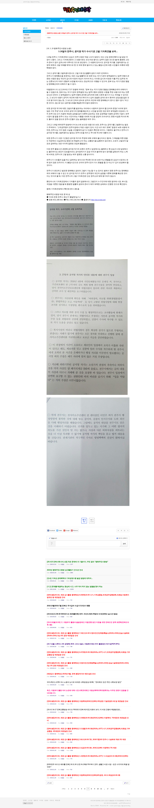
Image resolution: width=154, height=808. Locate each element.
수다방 (76, 20)
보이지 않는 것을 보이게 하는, (31, 1)
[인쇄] (126, 43)
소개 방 (48, 20)
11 (101, 789)
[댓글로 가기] (123, 43)
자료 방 (104, 20)
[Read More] (88, 597)
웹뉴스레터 (27, 38)
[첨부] (129, 43)
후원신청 (118, 20)
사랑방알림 (27, 31)
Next (112, 789)
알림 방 (62, 20)
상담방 (90, 20)
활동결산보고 (28, 41)
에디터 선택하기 (123, 538)
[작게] (113, 43)
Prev (63, 789)
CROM (97, 805)
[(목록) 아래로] (120, 43)
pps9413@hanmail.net (125, 803)
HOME (34, 20)
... (104, 789)
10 (98, 789)
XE (107, 805)
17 (107, 789)
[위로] (116, 43)
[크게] (110, 43)
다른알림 (26, 34)
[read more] (88, 563)
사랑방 (49, 37)
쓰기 (127, 783)
